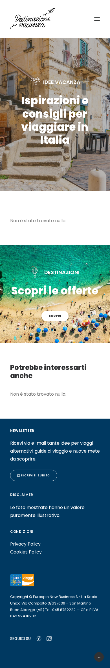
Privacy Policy (25, 544)
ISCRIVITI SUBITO (35, 476)
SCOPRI (55, 316)
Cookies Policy (26, 552)
